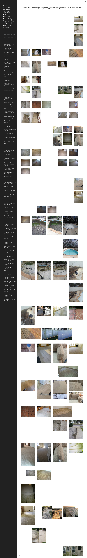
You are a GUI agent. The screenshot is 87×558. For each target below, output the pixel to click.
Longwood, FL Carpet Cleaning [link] (9, 146)
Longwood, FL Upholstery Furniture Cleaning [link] (10, 151)
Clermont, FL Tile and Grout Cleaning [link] (9, 259)
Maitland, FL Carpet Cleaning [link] (8, 187)
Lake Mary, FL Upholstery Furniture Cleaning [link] (10, 204)
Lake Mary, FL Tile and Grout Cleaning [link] (9, 208)
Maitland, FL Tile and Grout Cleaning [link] (9, 195)
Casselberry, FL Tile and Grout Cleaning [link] (9, 169)
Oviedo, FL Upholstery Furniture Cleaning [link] (9, 138)
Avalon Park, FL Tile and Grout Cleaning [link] (9, 300)
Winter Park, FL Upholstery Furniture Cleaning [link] (9, 98)
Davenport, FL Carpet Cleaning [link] (9, 264)
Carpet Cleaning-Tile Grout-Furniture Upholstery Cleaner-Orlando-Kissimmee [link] (9, 36)
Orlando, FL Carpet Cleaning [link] (8, 40)
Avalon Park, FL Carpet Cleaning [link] (9, 290)
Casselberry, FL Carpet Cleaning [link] (9, 159)
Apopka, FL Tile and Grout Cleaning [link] (10, 75)
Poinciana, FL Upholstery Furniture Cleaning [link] (10, 282)
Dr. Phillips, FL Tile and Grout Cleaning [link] (9, 233)
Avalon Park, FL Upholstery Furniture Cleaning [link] (9, 295)
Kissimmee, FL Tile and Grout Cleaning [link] (9, 63)
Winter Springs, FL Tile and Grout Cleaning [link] (9, 117)
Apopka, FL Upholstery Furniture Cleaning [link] (9, 71)
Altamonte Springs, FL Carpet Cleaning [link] (9, 173)
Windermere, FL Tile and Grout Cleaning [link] (9, 247)
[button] (85, 2)
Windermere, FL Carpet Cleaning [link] (9, 237)
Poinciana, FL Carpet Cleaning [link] (9, 278)
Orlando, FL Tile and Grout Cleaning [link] (8, 49)
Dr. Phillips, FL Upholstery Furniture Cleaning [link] (10, 229)
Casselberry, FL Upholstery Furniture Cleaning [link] (9, 164)
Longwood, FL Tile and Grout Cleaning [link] (9, 155)
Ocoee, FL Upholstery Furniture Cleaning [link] (9, 125)
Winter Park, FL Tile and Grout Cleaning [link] (9, 103)
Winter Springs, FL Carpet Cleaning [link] (10, 107)
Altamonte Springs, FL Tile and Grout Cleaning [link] (10, 182)
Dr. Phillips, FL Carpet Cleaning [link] (9, 225)
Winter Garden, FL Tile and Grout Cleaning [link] (9, 89)
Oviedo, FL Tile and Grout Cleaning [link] (10, 142)
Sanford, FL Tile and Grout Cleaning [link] (10, 220)
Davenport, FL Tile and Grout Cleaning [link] (9, 273)
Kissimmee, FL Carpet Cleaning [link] (9, 53)
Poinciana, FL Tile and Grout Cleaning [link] (9, 286)
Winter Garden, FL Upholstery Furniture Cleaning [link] (9, 85)
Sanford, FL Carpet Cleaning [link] (8, 212)
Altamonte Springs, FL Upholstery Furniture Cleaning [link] (9, 178)
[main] (52, 8)
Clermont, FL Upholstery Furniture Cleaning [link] (10, 255)
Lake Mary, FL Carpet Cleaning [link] (9, 199)
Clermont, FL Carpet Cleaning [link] (9, 251)
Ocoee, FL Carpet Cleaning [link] (8, 121)
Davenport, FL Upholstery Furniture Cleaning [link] (9, 269)
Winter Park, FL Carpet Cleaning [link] (9, 93)
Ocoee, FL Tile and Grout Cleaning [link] (10, 129)
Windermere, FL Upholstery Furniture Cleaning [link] (9, 242)
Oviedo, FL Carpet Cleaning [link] (8, 134)
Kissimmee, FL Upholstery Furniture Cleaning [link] (9, 58)
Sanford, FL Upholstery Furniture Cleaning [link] (9, 216)
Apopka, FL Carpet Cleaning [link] (8, 67)
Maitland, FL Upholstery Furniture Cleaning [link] (9, 191)
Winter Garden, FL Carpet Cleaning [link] (8, 79)
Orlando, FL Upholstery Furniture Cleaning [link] (9, 44)
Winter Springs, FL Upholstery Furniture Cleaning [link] (9, 112)
